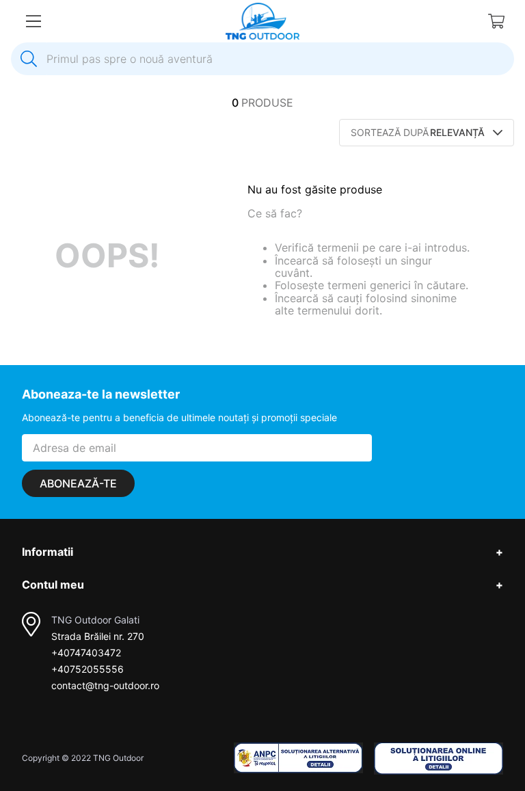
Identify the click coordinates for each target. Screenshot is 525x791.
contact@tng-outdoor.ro (105, 685)
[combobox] (262, 58)
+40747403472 (86, 652)
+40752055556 (87, 669)
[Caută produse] (29, 58)
